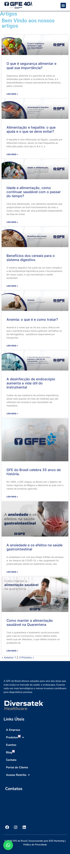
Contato (11, 760)
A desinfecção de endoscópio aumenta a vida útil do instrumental (31, 383)
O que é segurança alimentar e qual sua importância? (31, 66)
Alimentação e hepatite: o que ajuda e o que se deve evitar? (31, 129)
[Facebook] (7, 827)
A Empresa (13, 730)
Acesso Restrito (16, 775)
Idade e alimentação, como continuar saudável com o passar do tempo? (34, 192)
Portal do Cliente (17, 767)
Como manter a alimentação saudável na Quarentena (30, 622)
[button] (63, 5)
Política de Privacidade (35, 844)
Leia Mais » (12, 94)
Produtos (12, 737)
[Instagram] (16, 827)
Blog (9, 752)
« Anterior (8, 657)
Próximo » (27, 657)
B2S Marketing (56, 840)
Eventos (11, 745)
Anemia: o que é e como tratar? (32, 319)
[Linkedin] (24, 827)
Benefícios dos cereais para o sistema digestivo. (31, 258)
